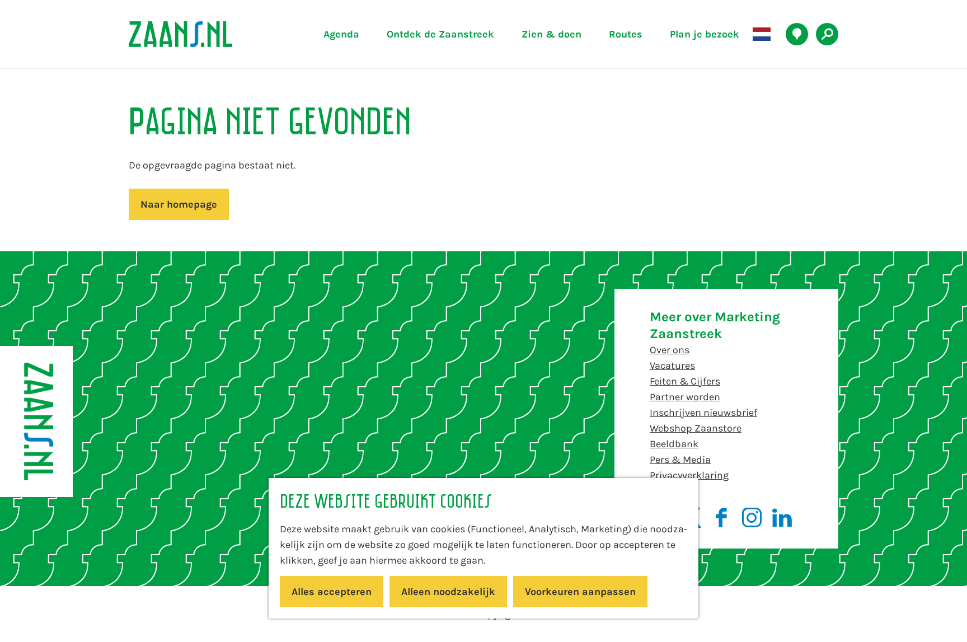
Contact (668, 491)
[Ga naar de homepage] (206, 34)
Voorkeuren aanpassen (580, 591)
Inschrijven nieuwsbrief (703, 412)
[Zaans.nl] (36, 421)
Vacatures (672, 365)
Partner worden (685, 397)
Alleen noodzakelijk (448, 591)
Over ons (669, 350)
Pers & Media (680, 459)
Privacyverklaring (689, 475)
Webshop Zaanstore (695, 428)
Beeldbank (674, 444)
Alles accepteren (332, 591)
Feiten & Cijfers (685, 381)
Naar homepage (178, 204)
